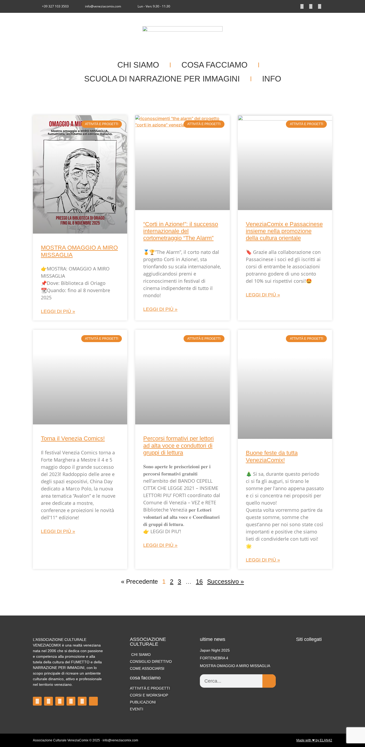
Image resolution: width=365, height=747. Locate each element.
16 (199, 581)
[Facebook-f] (302, 6)
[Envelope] (328, 6)
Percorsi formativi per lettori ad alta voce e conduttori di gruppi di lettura (178, 445)
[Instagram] (310, 6)
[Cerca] (269, 681)
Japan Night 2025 (215, 650)
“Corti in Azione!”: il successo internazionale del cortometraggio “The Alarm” (180, 231)
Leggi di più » (58, 311)
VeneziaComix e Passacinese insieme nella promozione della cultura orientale (284, 231)
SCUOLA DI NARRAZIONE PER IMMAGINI (162, 78)
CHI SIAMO (138, 64)
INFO (271, 78)
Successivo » (225, 581)
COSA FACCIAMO (214, 64)
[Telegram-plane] (71, 701)
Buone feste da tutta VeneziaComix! (272, 456)
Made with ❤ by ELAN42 (314, 740)
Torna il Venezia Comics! (73, 438)
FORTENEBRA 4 (214, 658)
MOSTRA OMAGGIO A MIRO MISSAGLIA (235, 666)
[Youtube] (319, 6)
